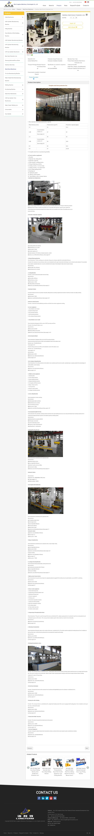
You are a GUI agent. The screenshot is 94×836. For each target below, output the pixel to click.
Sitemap (42, 833)
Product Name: (71, 60)
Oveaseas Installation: (53, 60)
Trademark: (70, 64)
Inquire (71, 23)
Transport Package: (32, 64)
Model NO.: (30, 58)
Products (16, 833)
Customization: (31, 72)
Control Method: (31, 60)
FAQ (31, 833)
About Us (10, 833)
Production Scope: (52, 58)
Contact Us (35, 833)
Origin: (69, 66)
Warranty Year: (71, 58)
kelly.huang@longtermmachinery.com (69, 819)
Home (5, 833)
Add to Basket (71, 27)
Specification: (51, 64)
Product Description (33, 77)
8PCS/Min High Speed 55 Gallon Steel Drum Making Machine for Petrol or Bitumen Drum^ (58, 772)
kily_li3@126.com (56, 819)
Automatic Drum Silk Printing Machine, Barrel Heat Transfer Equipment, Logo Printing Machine (46, 772)
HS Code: (50, 68)
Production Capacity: (72, 68)
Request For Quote (23, 833)
